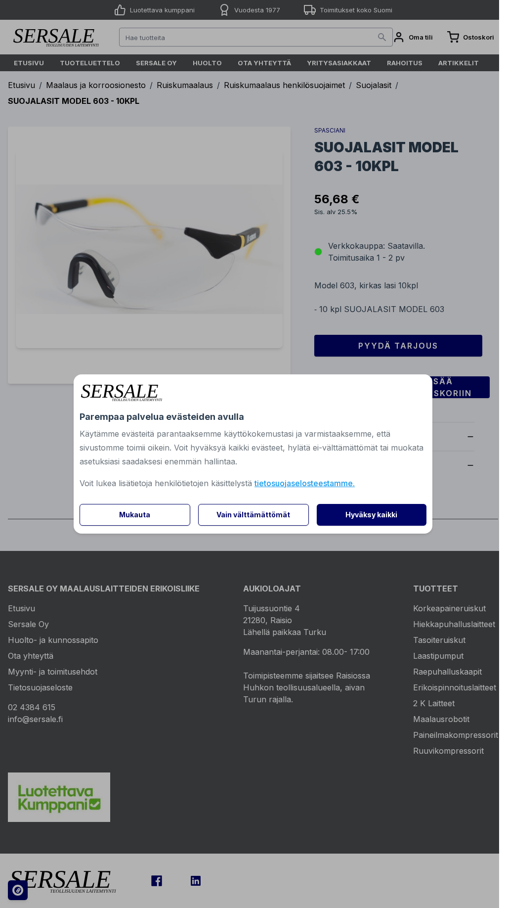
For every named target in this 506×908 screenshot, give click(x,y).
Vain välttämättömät (253, 514)
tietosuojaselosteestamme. (304, 483)
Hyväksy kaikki (371, 514)
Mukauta (134, 514)
